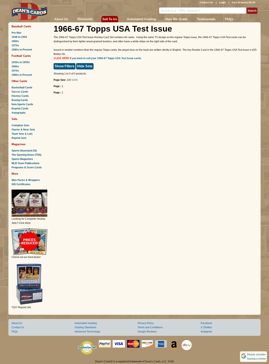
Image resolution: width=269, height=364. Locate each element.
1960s (15, 41)
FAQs (229, 19)
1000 (75, 79)
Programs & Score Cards (27, 167)
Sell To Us (109, 19)
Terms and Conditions (150, 327)
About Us (61, 19)
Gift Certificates (21, 184)
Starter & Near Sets (23, 129)
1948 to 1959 (19, 37)
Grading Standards (85, 327)
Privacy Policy (146, 323)
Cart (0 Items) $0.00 (243, 2)
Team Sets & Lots (22, 133)
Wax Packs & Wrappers (26, 180)
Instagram (206, 331)
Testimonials (206, 19)
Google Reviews (147, 331)
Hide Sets (84, 66)
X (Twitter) (206, 327)
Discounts (85, 19)
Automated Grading (141, 19)
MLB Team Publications (26, 163)
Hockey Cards (20, 95)
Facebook (206, 323)
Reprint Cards (20, 108)
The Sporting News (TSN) (26, 154)
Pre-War (16, 32)
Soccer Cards (20, 91)
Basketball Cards (22, 87)
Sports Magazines (22, 159)
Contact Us (206, 2)
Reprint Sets (19, 138)
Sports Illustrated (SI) (24, 150)
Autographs (19, 112)
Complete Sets (20, 125)
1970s (15, 45)
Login (222, 2)
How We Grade (176, 19)
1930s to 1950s (21, 62)
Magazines (18, 144)
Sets (14, 119)
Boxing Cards (20, 100)
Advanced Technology (87, 331)
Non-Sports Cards (22, 104)
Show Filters (64, 66)
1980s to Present (22, 49)
